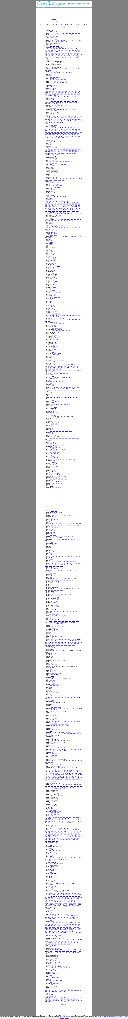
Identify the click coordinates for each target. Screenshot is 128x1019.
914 (46, 557)
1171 (50, 65)
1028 (58, 120)
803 (56, 370)
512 (46, 118)
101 (50, 418)
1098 (54, 122)
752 (58, 329)
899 (51, 195)
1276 (57, 164)
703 (69, 364)
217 (49, 772)
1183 (58, 122)
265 (52, 549)
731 (49, 130)
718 (54, 381)
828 (72, 364)
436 (76, 149)
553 (52, 481)
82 (54, 677)
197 (51, 387)
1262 (69, 397)
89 (55, 156)
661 (49, 34)
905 (67, 132)
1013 (51, 533)
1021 (64, 34)
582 (51, 82)
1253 (49, 369)
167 (64, 149)
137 (70, 40)
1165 (67, 72)
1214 (46, 209)
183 (68, 770)
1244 (71, 34)
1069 (78, 236)
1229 (72, 787)
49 (51, 185)
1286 (49, 70)
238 (53, 96)
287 (57, 578)
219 (51, 438)
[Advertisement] (64, 12)
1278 (49, 212)
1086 (57, 206)
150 (76, 40)
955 (69, 133)
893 (50, 47)
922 (69, 161)
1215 (62, 57)
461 (51, 201)
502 (54, 190)
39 (50, 459)
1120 (53, 175)
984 (78, 133)
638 (63, 364)
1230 (69, 57)
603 (79, 33)
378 (61, 33)
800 (55, 776)
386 (51, 245)
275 (73, 760)
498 (79, 51)
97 (61, 817)
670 (52, 151)
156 (53, 755)
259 (75, 91)
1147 (53, 400)
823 (50, 140)
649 (52, 74)
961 (72, 133)
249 (75, 772)
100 (57, 116)
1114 (46, 367)
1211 (56, 226)
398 (57, 605)
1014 (49, 104)
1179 (51, 218)
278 (46, 773)
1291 (61, 624)
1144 (57, 112)
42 (52, 116)
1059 (74, 366)
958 (58, 101)
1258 (79, 136)
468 (56, 757)
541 (72, 578)
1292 (57, 824)
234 (70, 588)
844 (58, 388)
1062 (58, 113)
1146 (76, 611)
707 (62, 315)
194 (52, 526)
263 (81, 772)
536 (54, 336)
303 (58, 477)
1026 (53, 135)
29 (50, 33)
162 (67, 817)
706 (63, 161)
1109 (54, 465)
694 (65, 81)
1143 (63, 72)
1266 (56, 106)
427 (57, 225)
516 (59, 53)
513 (52, 53)
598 (52, 67)
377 (54, 570)
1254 (51, 240)
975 (69, 94)
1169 (65, 109)
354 (66, 820)
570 (68, 54)
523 (54, 185)
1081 (57, 80)
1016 (55, 104)
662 (62, 594)
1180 (56, 311)
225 (54, 639)
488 (61, 204)
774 (52, 205)
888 (58, 525)
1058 (75, 228)
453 (54, 355)
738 (55, 564)
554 (74, 556)
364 (78, 91)
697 (54, 84)
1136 (51, 235)
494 (72, 51)
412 (60, 49)
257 (55, 616)
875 (65, 315)
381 (68, 773)
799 (58, 205)
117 (56, 127)
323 (51, 77)
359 (64, 219)
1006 (60, 185)
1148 (50, 316)
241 (51, 436)
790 (62, 130)
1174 (70, 621)
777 (55, 205)
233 (51, 112)
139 (78, 732)
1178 (55, 230)
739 (67, 151)
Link (43, 7)
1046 (75, 120)
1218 (53, 209)
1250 (46, 369)
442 (63, 639)
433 (63, 725)
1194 (79, 749)
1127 (51, 656)
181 (64, 202)
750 (52, 130)
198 (72, 202)
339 (56, 585)
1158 (62, 445)
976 (72, 94)
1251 (52, 191)
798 (80, 523)
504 (78, 570)
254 (56, 759)
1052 (69, 135)
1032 (60, 135)
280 (51, 570)
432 (52, 204)
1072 (77, 438)
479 (49, 51)
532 (78, 53)
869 (49, 132)
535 (46, 54)
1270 (57, 422)
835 (62, 92)
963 (56, 163)
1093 (49, 229)
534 (73, 150)
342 (55, 342)
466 (55, 150)
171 (61, 202)
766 (55, 68)
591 (78, 54)
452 (49, 50)
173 (55, 410)
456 (59, 50)
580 (72, 54)
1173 (53, 362)
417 (58, 129)
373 (51, 44)
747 (51, 465)
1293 (46, 398)
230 (67, 588)
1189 (57, 208)
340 (49, 129)
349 (63, 820)
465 (73, 50)
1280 (60, 164)
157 (79, 40)
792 (51, 88)
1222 (57, 209)
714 (58, 600)
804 (60, 539)
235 (53, 178)
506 (46, 53)
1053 (79, 120)
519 (63, 53)
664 (46, 56)
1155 (57, 197)
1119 (70, 68)
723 (55, 151)
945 (60, 133)
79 (59, 214)
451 (46, 50)
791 (54, 159)
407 (55, 325)
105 (54, 91)
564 (59, 54)
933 (67, 417)
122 (51, 312)
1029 (68, 536)
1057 (46, 122)
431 (69, 116)
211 (51, 395)
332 (57, 364)
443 (51, 483)
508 (58, 549)
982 (46, 540)
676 (73, 588)
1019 (72, 390)
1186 (50, 180)
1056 (71, 228)
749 (50, 164)
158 (71, 214)
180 (56, 314)
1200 (53, 182)
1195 (58, 397)
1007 (78, 102)
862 (70, 119)
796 (52, 787)
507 (79, 116)
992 (67, 153)
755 (73, 151)
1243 (69, 109)
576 (53, 700)
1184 (53, 136)
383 (75, 773)
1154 (55, 147)
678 (54, 161)
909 (50, 94)
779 (51, 80)
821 (52, 253)
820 (59, 92)
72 (50, 127)
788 (54, 539)
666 (56, 43)
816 (52, 85)
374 (63, 773)
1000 (56, 102)
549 (76, 150)
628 (57, 185)
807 (70, 708)
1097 (80, 390)
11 (64, 767)
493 (56, 41)
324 (53, 418)
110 (52, 770)
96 (50, 671)
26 (52, 769)
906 (59, 56)
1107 (73, 96)
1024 (51, 71)
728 (64, 151)
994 (46, 102)
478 (46, 51)
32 (53, 33)
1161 (57, 316)
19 (46, 769)
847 (56, 56)
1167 (52, 664)
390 (46, 92)
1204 (58, 105)
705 (51, 463)
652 (57, 584)
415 (66, 116)
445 (67, 33)
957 (61, 616)
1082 (49, 645)
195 (60, 91)
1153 (55, 111)
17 (50, 96)
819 (52, 34)
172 (52, 410)
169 (51, 615)
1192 (73, 621)
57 (50, 422)
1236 (71, 136)
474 (58, 319)
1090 (61, 80)
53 (50, 160)
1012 (49, 135)
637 (56, 774)
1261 (46, 137)
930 (79, 119)
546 (64, 387)
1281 (73, 397)
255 (54, 112)
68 (57, 214)
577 (53, 811)
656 (63, 331)
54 (58, 40)
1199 (49, 57)
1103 (50, 95)
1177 (51, 87)
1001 (60, 102)
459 (76, 563)
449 (70, 33)
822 (72, 130)
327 (56, 595)
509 (49, 642)
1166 (49, 136)
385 (55, 473)
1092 (46, 439)
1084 (52, 98)
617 (62, 759)
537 (49, 54)
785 (66, 643)
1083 (56, 328)
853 (55, 377)
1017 (55, 660)
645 (59, 774)
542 (65, 118)
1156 (59, 445)
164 (53, 41)
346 (73, 149)
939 (54, 133)
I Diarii (54, 19)
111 (55, 202)
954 (67, 41)
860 (52, 115)
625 (55, 481)
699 (50, 197)
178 (60, 116)
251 (61, 679)
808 (46, 153)
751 (55, 329)
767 (59, 68)
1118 (57, 46)
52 (50, 580)
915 (62, 56)
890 (79, 370)
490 (69, 51)
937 (51, 133)
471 (54, 319)
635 (79, 129)
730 (78, 786)
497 (52, 221)
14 (74, 767)
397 (51, 711)
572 (54, 77)
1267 (46, 70)
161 (61, 149)
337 (46, 204)
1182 (53, 537)
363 (62, 556)
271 (56, 556)
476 (71, 570)
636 (50, 92)
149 (58, 33)
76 (55, 219)
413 (51, 301)
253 (75, 818)
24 (55, 781)
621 (46, 786)
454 (52, 50)
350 (49, 204)
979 (74, 315)
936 (58, 94)
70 (53, 345)
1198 (59, 724)
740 (70, 151)
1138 (76, 56)
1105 (65, 96)
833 (62, 41)
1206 (57, 736)
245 (69, 91)
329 (51, 408)
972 (55, 105)
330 (49, 820)
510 (49, 53)
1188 (53, 208)
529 (76, 642)
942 (72, 539)
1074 (50, 566)
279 (51, 412)
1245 (53, 211)
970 (73, 611)
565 (72, 118)
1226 (64, 209)
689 (46, 130)
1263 (57, 170)
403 (54, 414)
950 (55, 101)
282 (78, 828)
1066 (58, 72)
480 (52, 51)
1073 (61, 96)
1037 (65, 56)
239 (64, 772)
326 (60, 536)
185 (77, 127)
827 (77, 556)
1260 (68, 211)
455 (55, 50)
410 (70, 219)
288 (56, 580)
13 (70, 767)
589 (54, 82)
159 (46, 41)
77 (57, 732)
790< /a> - (48, 776)
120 (57, 746)
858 (52, 525)
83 (55, 187)
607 (53, 199)
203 (61, 760)
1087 (55, 125)
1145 (54, 463)
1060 (53, 206)
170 (58, 202)
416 (64, 33)
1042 (68, 56)
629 (62, 81)
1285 (53, 212)
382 (72, 773)
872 (55, 132)
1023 (78, 94)
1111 (57, 645)
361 (59, 556)
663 (46, 119)
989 (56, 487)
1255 (46, 58)
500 (51, 190)
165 (69, 127)
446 (71, 49)
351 (54, 49)
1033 (62, 120)
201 (52, 300)
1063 (77, 366)
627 (58, 81)
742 (51, 695)
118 (65, 214)
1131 (53, 415)
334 (56, 39)
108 (53, 563)
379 (63, 116)
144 (53, 315)
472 (78, 50)
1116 (54, 78)
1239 (77, 209)
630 (60, 82)
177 (74, 127)
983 (77, 315)
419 (60, 725)
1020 (59, 216)
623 (57, 36)
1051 (49, 206)
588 (73, 129)
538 (58, 118)
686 (53, 92)
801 (52, 567)
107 (51, 574)
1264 (73, 211)
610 (62, 766)
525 (68, 642)
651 (57, 457)
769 (65, 68)
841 (51, 577)
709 (46, 205)
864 (55, 525)
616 (46, 762)
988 (51, 810)
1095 (51, 304)
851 (64, 119)
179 (57, 91)
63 (54, 523)
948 (55, 366)
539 (61, 118)
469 (58, 150)
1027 (76, 564)
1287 (49, 237)
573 (46, 564)
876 (72, 92)
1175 (79, 206)
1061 (69, 236)
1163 (68, 206)
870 (65, 515)
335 (54, 773)
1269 (51, 137)
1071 (50, 122)
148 (58, 149)
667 (52, 119)
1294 (62, 137)
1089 (71, 650)
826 (49, 153)
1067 (73, 135)
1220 (70, 431)
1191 (64, 711)
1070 (51, 805)
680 (55, 786)
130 (52, 569)
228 (57, 708)
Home (38, 7)
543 (52, 54)
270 (59, 721)
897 (52, 390)
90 (50, 432)
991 (53, 47)
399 (67, 219)
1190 (55, 397)
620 (81, 54)
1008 (46, 104)
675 (51, 146)
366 (52, 710)
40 (68, 769)
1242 (77, 68)
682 (70, 580)
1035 (66, 438)
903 (71, 315)
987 (53, 726)
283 (53, 580)
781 (54, 80)
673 (77, 734)
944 (57, 133)
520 (66, 53)
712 (59, 43)
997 (57, 37)
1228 (63, 561)
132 (67, 40)
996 (50, 670)
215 (63, 91)
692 (63, 324)
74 (51, 184)
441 (61, 129)
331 (49, 773)
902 (55, 390)
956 (53, 667)
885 (51, 194)
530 (68, 721)
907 (46, 94)
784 (79, 151)
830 (52, 56)
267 (66, 178)
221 (53, 515)
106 (52, 202)
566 (62, 54)
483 (56, 51)
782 (46, 321)
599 (52, 514)
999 (53, 102)
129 (58, 597)
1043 (72, 56)
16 (76, 767)
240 (67, 772)
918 (57, 587)
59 (49, 149)
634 (74, 734)
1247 (75, 136)
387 (56, 418)
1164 (69, 377)
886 (63, 539)
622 (46, 34)
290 (64, 578)
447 (75, 49)
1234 (60, 622)
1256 (57, 211)
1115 (60, 47)
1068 (77, 135)
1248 (68, 201)
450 (50, 640)
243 (57, 387)
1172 (53, 360)
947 (52, 101)
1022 (75, 94)
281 (53, 594)
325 (51, 49)
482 (68, 556)
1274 (55, 137)
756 (76, 151)
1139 (54, 446)
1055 (61, 590)
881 (62, 564)
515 (56, 53)
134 (68, 214)
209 (70, 563)
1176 (56, 360)
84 (51, 239)
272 (54, 295)
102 (55, 611)
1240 (46, 211)
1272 (61, 122)
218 (53, 154)
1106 (54, 95)
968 (65, 101)
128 (51, 309)
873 (49, 822)
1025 (46, 95)
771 (58, 96)
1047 (46, 206)
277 (46, 129)
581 (79, 150)
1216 (72, 367)
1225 (66, 57)
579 (69, 784)
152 (63, 64)
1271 (59, 180)
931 (81, 132)
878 (78, 364)
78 (56, 322)
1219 (68, 136)
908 (70, 611)
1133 (58, 367)
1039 (68, 366)
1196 (62, 397)
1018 (65, 221)
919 (52, 777)
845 (51, 108)
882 (46, 366)
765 (77, 178)
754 (51, 378)
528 (75, 53)
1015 (51, 657)
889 (60, 431)
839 (49, 525)
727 (61, 151)
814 (59, 381)
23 (51, 380)
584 (49, 67)
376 (54, 326)
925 (72, 161)
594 (71, 734)
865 (58, 153)
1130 (46, 180)
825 (58, 119)
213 (78, 770)
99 (66, 732)
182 (67, 202)
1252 (65, 80)
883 (76, 370)
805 (54, 702)
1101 (53, 352)
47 (55, 649)
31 (58, 769)
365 (50, 714)
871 (52, 132)
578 (50, 199)
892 (76, 119)
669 (49, 786)
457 (62, 50)
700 (58, 786)
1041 (66, 120)
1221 (54, 442)
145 (73, 40)
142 (63, 127)
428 (52, 742)
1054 (68, 228)
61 (52, 523)
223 (75, 202)
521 (51, 161)
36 (54, 40)
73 (53, 127)
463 (51, 198)
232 (66, 91)
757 (50, 247)
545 (68, 118)
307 (51, 144)
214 (54, 364)
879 (61, 132)
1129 (55, 307)
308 (54, 479)
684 (57, 161)
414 (46, 774)
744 (66, 331)
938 (49, 557)
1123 (54, 577)
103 (64, 40)
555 (60, 438)
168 (57, 536)
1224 (70, 72)
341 (70, 149)
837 (51, 46)
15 (49, 608)
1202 (57, 332)
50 (50, 537)
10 (51, 518)
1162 (54, 108)
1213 (68, 34)
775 (56, 92)
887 (73, 119)
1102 (46, 136)
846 (61, 388)
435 (49, 774)
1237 (77, 57)
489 (64, 204)
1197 (63, 401)
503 (70, 204)
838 (52, 153)
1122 (55, 32)
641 (54, 457)
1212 (76, 208)
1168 (75, 206)
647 (49, 564)
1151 (46, 57)
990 (63, 225)
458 (65, 50)
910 (52, 30)
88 (51, 364)
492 (51, 431)
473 (79, 219)
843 (54, 46)
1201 (53, 57)
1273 (63, 180)
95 (54, 116)
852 (55, 153)
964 (53, 89)
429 (64, 611)
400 (56, 515)
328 (46, 820)
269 (71, 828)
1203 (64, 136)
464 (70, 50)
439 (63, 49)
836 (55, 353)
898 (49, 366)
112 (54, 536)
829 (49, 56)
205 (61, 611)
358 (56, 829)
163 (49, 41)
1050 (73, 438)
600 (76, 33)
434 (62, 615)
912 (63, 536)
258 (72, 91)
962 (61, 101)
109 (53, 160)
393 (57, 49)
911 (78, 776)
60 (49, 202)
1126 (64, 616)
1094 (58, 566)
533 (51, 81)
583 (75, 54)
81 (51, 560)
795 (59, 476)
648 (54, 373)
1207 (57, 57)
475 (61, 319)
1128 (80, 178)
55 (50, 611)
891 (68, 315)
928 (52, 366)
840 (68, 92)
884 (76, 92)
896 (51, 236)
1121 (51, 576)
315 (69, 578)
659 (58, 607)
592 (55, 81)
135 (51, 109)
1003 (56, 47)
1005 (56, 228)
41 (55, 33)
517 (49, 118)
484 (73, 33)
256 (71, 523)
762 (50, 68)
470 (51, 60)
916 (49, 371)
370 (52, 111)
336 (58, 219)
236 (56, 178)
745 (56, 448)
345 (54, 395)
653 (51, 75)
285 (54, 578)
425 (51, 426)
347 (57, 438)
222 (56, 157)
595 (75, 118)
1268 (59, 707)
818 (55, 67)
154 (66, 63)
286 (51, 78)
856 (55, 347)
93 (63, 732)
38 (56, 760)
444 (66, 49)
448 (80, 49)
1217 (76, 367)
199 (50, 612)
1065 (80, 564)
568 (57, 674)
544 (67, 611)
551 (70, 129)
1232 (73, 57)
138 (54, 225)
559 (52, 643)
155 (63, 61)
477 (58, 204)
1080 (54, 566)
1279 (58, 137)
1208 (68, 208)
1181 (53, 226)
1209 (71, 208)
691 (51, 446)
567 (65, 54)
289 (60, 578)
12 (50, 470)
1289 (64, 164)
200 (53, 311)
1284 (65, 105)
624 (52, 484)
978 (63, 438)
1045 (66, 236)
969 (65, 366)
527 (71, 556)
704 (60, 161)
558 (56, 54)
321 (53, 595)
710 (67, 786)
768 (52, 32)
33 (50, 116)
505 (73, 204)
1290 (72, 109)
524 (71, 53)
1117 (75, 153)
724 (58, 151)
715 (49, 205)
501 (54, 201)
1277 (61, 332)
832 (55, 34)
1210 (59, 561)
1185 (56, 168)
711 (55, 119)
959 (55, 371)
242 (67, 818)
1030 (79, 205)
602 (67, 580)
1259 (64, 211)
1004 (54, 72)
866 (53, 328)
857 (67, 119)
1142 (57, 336)
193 (58, 611)
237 (60, 178)
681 (52, 125)
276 (53, 487)
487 (66, 51)
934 (46, 133)
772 (66, 82)
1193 (60, 208)
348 (52, 129)
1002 (65, 102)
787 (52, 728)
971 (52, 105)
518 (54, 36)
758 (74, 178)
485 (61, 51)
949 (61, 94)
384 (71, 178)
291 (51, 479)
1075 (46, 237)
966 (61, 34)
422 (52, 232)
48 (56, 40)
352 (60, 364)
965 (61, 205)
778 (77, 523)
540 (67, 129)
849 (58, 34)
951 (67, 373)
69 (51, 91)
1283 (57, 369)
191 (67, 563)
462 (55, 204)
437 (65, 556)
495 (75, 51)
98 (61, 40)
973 (66, 94)
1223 (62, 105)
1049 (64, 135)
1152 (54, 123)
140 (59, 127)
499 (74, 570)
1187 (57, 136)
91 (51, 536)
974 (49, 120)
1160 (53, 177)
